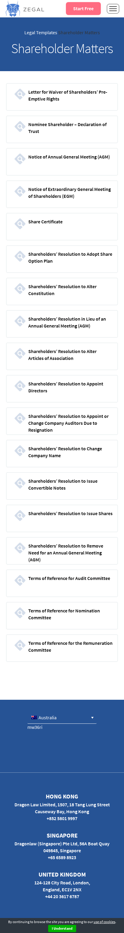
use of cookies (104, 921)
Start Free (83, 8)
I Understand (62, 928)
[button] (62, 717)
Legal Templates (40, 32)
